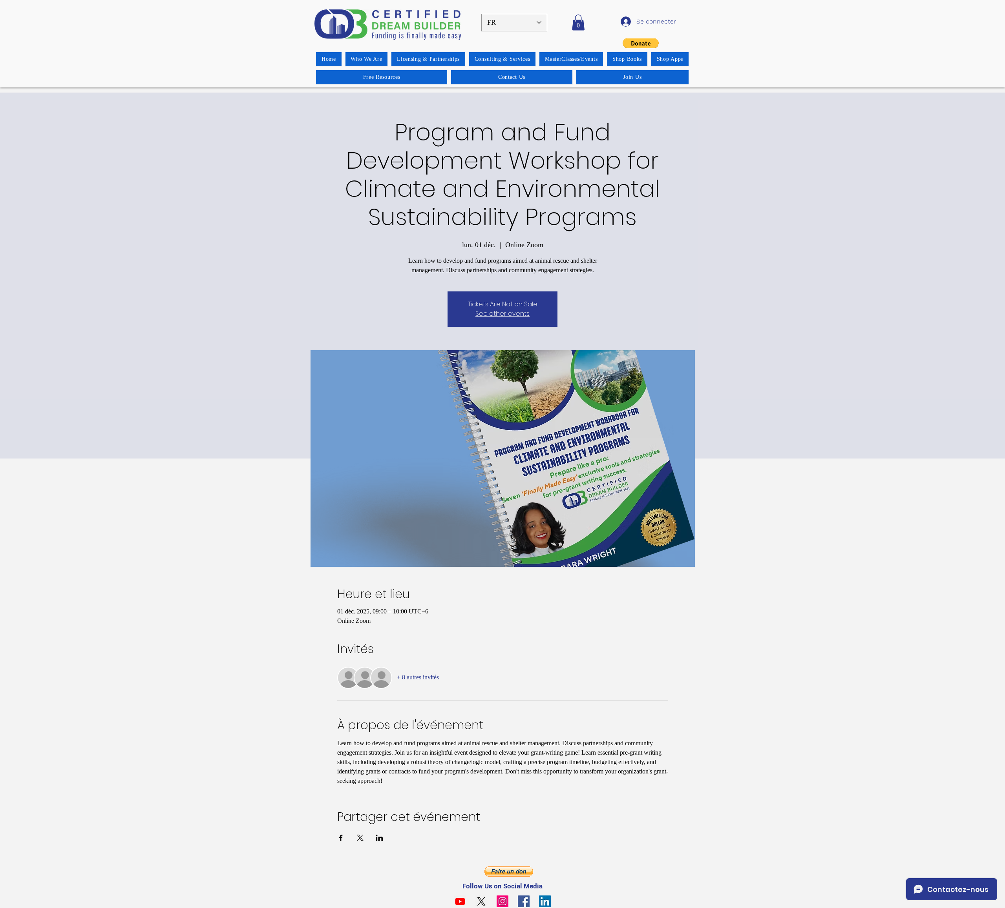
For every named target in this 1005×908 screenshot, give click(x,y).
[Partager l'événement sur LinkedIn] (379, 838)
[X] (481, 901)
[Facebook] (524, 901)
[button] (578, 23)
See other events (502, 313)
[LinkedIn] (545, 901)
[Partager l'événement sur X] (360, 838)
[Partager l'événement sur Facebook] (341, 838)
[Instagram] (502, 901)
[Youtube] (460, 901)
